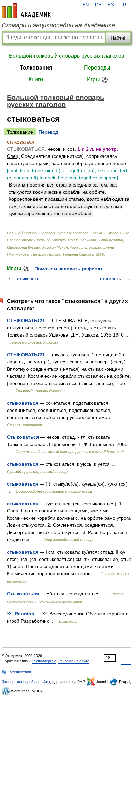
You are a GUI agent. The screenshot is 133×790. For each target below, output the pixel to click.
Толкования (36, 68)
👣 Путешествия (16, 672)
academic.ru (26, 10)
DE (98, 5)
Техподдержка (44, 661)
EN (86, 5)
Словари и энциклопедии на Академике (58, 25)
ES (111, 5)
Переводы (97, 68)
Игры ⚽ (97, 80)
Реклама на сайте (73, 661)
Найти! (117, 38)
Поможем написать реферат (68, 268)
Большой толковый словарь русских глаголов (66, 56)
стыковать (28, 278)
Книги (36, 80)
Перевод (48, 132)
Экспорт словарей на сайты (26, 682)
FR (123, 5)
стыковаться (22, 403)
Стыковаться (23, 437)
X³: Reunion (20, 613)
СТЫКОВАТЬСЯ (25, 320)
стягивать (110, 278)
